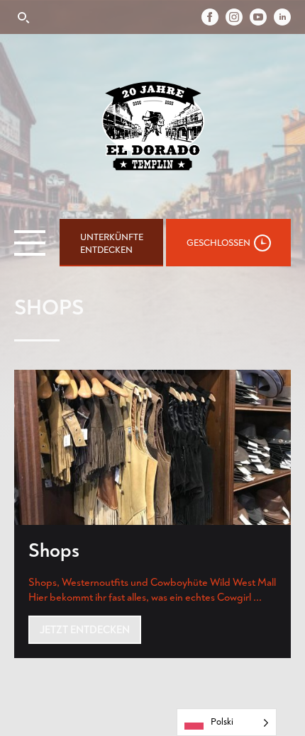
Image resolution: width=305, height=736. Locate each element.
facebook (213, 17)
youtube (262, 17)
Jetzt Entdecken (85, 629)
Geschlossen (218, 243)
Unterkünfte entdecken (111, 243)
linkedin (282, 17)
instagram (238, 17)
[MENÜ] (29, 243)
